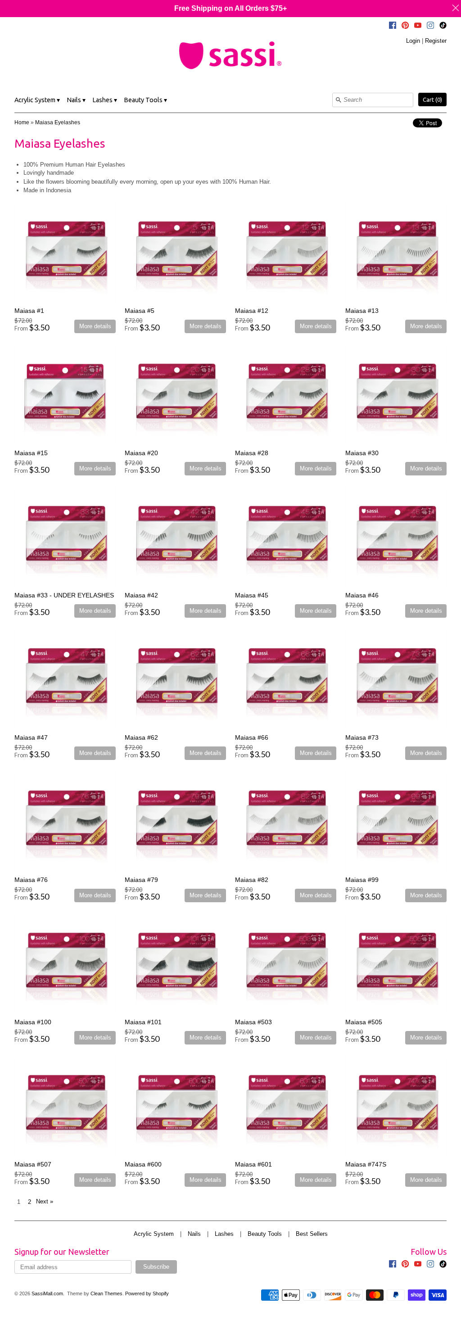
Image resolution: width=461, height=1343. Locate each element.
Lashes (224, 1233)
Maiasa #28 (251, 453)
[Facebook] (392, 27)
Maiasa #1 (29, 310)
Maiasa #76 (31, 879)
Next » (44, 1201)
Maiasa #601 (253, 1164)
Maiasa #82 (251, 879)
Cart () (432, 99)
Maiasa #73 (362, 737)
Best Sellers (312, 1233)
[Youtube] (417, 27)
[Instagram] (430, 27)
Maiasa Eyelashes (57, 122)
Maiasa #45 (251, 595)
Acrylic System (154, 1233)
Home (21, 122)
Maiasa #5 (139, 310)
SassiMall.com (47, 1293)
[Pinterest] (405, 27)
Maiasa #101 (143, 1022)
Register (436, 40)
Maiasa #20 (141, 453)
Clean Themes (106, 1293)
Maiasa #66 (251, 737)
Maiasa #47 (31, 737)
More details (95, 326)
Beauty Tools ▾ (145, 100)
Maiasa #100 (32, 1022)
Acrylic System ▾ (37, 100)
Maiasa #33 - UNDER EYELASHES (64, 595)
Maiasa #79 (141, 879)
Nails (194, 1233)
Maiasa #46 (362, 595)
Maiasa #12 (251, 310)
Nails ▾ (76, 100)
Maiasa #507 (32, 1164)
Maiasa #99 (362, 879)
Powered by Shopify (147, 1293)
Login (413, 40)
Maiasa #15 (31, 453)
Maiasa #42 (141, 595)
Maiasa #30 (362, 453)
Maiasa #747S (365, 1164)
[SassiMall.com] (230, 55)
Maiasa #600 (143, 1164)
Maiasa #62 (141, 737)
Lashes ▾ (104, 100)
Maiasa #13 (362, 310)
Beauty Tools (265, 1233)
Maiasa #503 (253, 1022)
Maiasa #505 (363, 1022)
